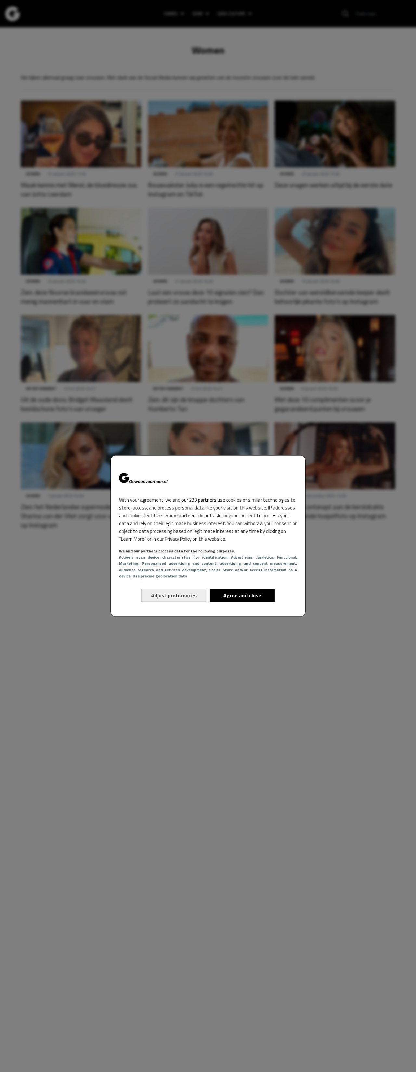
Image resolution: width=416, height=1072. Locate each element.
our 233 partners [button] (198, 500)
